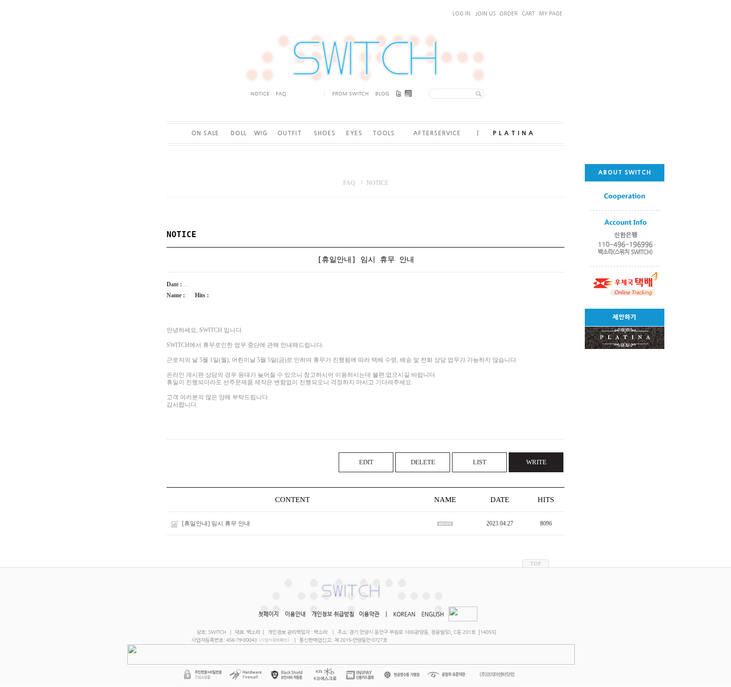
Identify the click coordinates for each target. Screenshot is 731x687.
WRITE (536, 462)
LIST (479, 462)
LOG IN (461, 13)
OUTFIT (289, 133)
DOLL (239, 133)
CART (528, 13)
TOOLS (383, 133)
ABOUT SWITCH (624, 172)
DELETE (423, 462)
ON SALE (205, 133)
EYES (354, 133)
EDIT (366, 462)
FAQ (349, 182)
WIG (261, 133)
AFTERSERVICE (437, 133)
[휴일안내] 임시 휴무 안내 (216, 523)
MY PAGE (550, 13)
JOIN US (485, 13)
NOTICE (377, 182)
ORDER (508, 13)
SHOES (325, 133)
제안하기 (625, 317)
